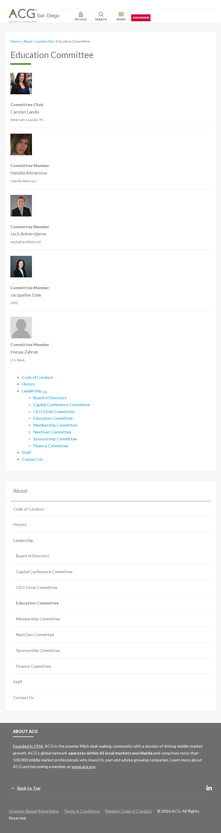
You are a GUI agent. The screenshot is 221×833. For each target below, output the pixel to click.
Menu (121, 19)
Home (15, 41)
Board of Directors (49, 397)
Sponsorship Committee (55, 438)
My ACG (81, 19)
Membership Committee (55, 425)
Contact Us (32, 459)
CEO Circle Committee (54, 411)
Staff (26, 452)
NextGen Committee (52, 431)
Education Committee (53, 418)
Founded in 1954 (28, 746)
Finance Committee (50, 445)
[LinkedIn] (209, 788)
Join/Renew (140, 17)
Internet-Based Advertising (34, 811)
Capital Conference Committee (61, 404)
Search (101, 19)
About (28, 41)
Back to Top (28, 788)
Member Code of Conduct (128, 811)
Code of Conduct (37, 377)
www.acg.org (83, 766)
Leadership (44, 41)
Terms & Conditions (82, 811)
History (28, 383)
